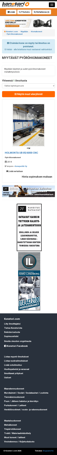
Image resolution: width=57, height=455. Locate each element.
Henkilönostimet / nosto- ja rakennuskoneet (25, 409)
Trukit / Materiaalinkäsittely (17, 433)
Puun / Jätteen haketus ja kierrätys (21, 401)
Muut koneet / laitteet (14, 437)
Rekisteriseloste (12, 332)
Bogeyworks (48, 451)
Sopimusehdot (11, 336)
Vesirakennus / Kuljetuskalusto (19, 441)
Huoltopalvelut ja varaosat (16, 369)
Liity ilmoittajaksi (12, 324)
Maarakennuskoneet (14, 388)
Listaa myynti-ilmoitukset (16, 356)
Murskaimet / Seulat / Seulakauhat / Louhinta (26, 393)
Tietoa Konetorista (13, 328)
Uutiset (7, 377)
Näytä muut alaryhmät (30, 94)
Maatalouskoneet (12, 420)
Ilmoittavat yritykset (13, 373)
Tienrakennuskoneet (14, 397)
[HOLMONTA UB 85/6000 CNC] (28, 125)
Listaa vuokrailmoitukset (16, 361)
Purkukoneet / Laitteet (15, 405)
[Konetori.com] (28, 23)
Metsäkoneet (10, 425)
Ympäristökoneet (12, 429)
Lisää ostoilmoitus (13, 365)
